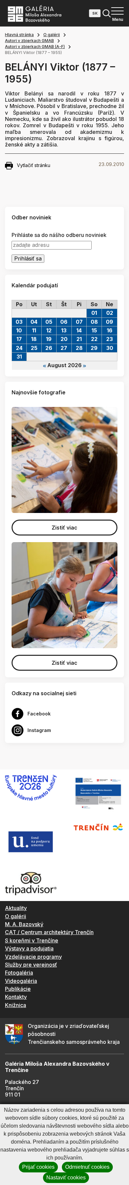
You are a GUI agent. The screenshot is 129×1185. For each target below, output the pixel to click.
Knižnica (15, 1005)
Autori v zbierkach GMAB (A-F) (35, 46)
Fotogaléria (19, 972)
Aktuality (16, 908)
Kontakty (16, 996)
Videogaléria (21, 981)
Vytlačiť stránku (33, 165)
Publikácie (18, 989)
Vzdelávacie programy (33, 956)
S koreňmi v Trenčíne (31, 940)
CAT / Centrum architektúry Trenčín (49, 932)
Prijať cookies (38, 1167)
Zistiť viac (64, 527)
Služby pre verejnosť (31, 964)
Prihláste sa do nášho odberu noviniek (59, 235)
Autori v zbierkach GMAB (29, 40)
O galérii (51, 34)
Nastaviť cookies (66, 1177)
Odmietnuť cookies (87, 1167)
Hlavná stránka (19, 34)
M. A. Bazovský (24, 924)
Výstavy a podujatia (29, 948)
